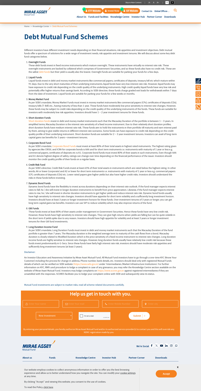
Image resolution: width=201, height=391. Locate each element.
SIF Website (132, 10)
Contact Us (147, 11)
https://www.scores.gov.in (111, 270)
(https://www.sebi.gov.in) (86, 264)
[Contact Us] (198, 94)
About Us (82, 16)
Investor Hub (138, 16)
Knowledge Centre (119, 16)
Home (27, 26)
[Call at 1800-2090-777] (198, 87)
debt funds (44, 72)
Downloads (170, 16)
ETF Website (94, 10)
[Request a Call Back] (198, 100)
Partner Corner (154, 16)
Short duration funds (39, 121)
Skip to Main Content (133, 3)
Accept (166, 373)
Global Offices (160, 11)
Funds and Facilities (98, 16)
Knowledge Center (41, 26)
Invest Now (113, 10)
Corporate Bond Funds (64, 146)
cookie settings (128, 373)
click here (48, 387)
